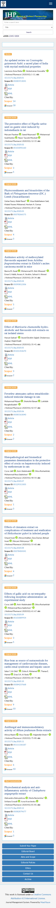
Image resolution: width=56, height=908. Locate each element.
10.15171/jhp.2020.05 (14, 348)
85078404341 (19, 551)
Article (11, 85)
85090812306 (19, 284)
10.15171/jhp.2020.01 (14, 78)
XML (10, 94)
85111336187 (19, 745)
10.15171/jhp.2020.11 (14, 741)
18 (14, 105)
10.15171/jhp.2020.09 (14, 614)
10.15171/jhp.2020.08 (14, 548)
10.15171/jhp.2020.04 (14, 281)
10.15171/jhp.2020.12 (14, 808)
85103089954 (19, 618)
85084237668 (19, 685)
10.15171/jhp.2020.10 (14, 681)
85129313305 (19, 484)
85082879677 (19, 811)
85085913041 (19, 81)
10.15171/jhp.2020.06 (14, 411)
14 (14, 101)
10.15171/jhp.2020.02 (14, 145)
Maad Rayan (45, 902)
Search (28, 32)
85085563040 (19, 415)
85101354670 (19, 351)
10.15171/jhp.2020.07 (14, 481)
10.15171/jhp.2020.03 (14, 211)
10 (14, 709)
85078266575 (19, 214)
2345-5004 (14, 36)
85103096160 (19, 148)
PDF (10, 89)
